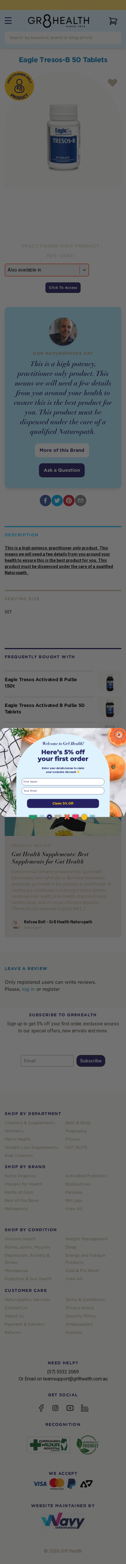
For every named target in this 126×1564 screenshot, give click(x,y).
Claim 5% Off (62, 803)
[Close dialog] (119, 734)
